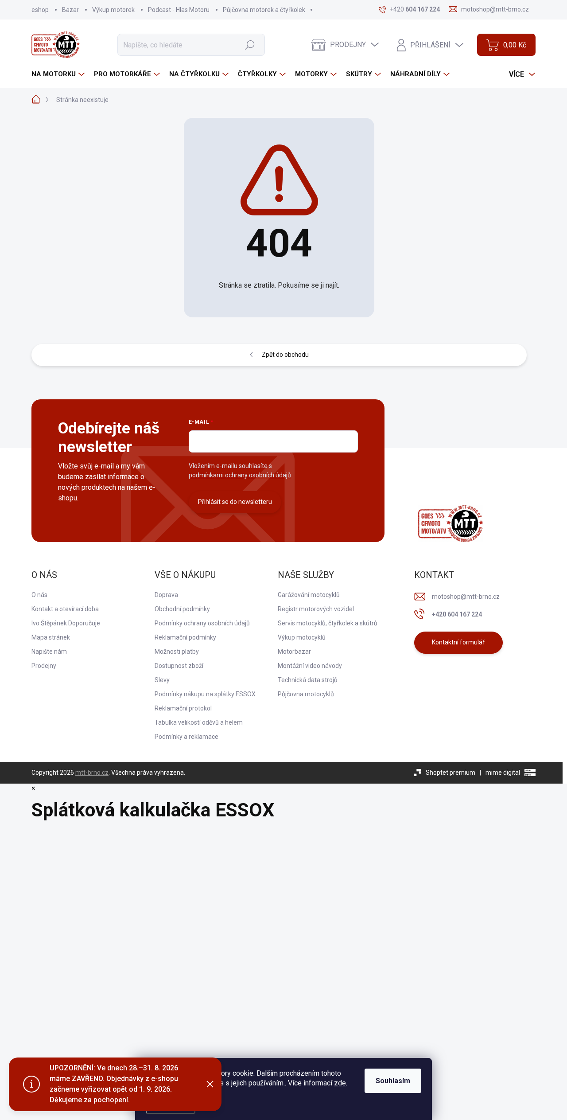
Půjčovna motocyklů (306, 694)
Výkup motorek (113, 9)
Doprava (166, 594)
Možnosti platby (177, 651)
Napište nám (49, 651)
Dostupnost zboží (179, 665)
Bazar (70, 9)
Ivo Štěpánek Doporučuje (65, 623)
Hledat (250, 44)
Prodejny (43, 665)
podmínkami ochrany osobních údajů (240, 475)
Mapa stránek (50, 637)
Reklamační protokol (183, 708)
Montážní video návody (310, 665)
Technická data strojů (308, 679)
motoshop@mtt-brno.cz (466, 596)
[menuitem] (59, 74)
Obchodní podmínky (182, 609)
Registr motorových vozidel (316, 609)
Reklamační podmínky (185, 637)
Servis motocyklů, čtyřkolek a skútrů (327, 623)
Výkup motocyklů (302, 637)
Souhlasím (393, 1081)
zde (340, 1083)
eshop (40, 9)
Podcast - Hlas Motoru (179, 9)
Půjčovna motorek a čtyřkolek (264, 9)
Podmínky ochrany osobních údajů (202, 623)
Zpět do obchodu (285, 354)
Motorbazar (294, 651)
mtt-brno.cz (92, 772)
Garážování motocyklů (309, 594)
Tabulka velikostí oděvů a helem (199, 722)
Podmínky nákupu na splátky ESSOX (205, 694)
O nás (39, 594)
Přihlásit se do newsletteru (235, 501)
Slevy (162, 679)
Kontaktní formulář (458, 642)
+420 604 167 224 (457, 614)
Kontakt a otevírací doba (65, 609)
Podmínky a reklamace (186, 736)
